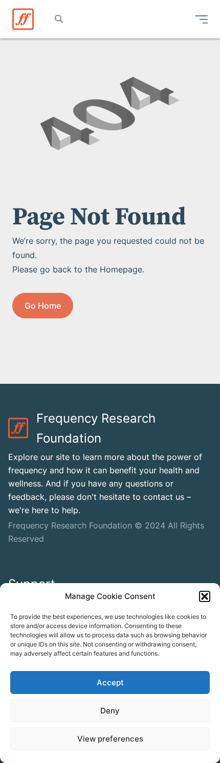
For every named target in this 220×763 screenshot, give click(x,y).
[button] (205, 596)
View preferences (110, 739)
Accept (110, 682)
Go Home (43, 305)
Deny (110, 710)
